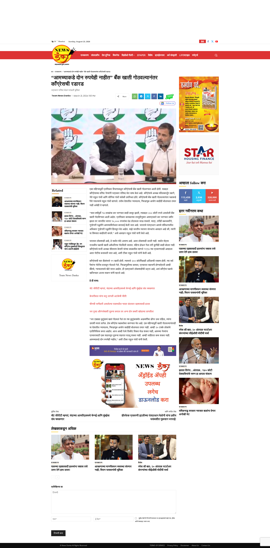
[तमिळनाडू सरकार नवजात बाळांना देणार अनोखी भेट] (57, 231)
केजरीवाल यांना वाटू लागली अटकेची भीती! (108, 296)
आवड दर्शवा (186, 190)
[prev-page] (53, 477)
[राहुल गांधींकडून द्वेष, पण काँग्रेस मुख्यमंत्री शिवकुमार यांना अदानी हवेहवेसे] (57, 244)
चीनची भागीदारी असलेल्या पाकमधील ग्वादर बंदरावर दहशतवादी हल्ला (120, 303)
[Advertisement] (135, 19)
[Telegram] (141, 96)
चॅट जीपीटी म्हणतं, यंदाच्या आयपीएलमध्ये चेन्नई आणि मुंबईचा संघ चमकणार (122, 288)
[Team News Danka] (69, 264)
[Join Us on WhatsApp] (169, 96)
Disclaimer (185, 545)
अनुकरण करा (199, 190)
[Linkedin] (160, 96)
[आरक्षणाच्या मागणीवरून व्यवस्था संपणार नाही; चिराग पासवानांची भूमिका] (57, 202)
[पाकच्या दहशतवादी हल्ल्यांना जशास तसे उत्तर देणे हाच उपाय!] (70, 447)
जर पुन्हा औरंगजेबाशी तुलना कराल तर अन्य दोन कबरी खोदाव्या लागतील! (122, 311)
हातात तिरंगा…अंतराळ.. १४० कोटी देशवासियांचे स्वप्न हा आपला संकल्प (75, 218)
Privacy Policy (172, 545)
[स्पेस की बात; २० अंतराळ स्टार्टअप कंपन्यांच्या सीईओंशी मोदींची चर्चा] (157, 447)
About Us (195, 545)
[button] (216, 55)
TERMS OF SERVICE (157, 545)
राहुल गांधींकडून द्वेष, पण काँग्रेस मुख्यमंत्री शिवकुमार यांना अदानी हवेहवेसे (74, 246)
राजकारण (58, 72)
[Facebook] (208, 42)
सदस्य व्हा (212, 190)
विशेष (140, 462)
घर (52, 72)
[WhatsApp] (135, 96)
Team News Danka (61, 96)
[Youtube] (216, 42)
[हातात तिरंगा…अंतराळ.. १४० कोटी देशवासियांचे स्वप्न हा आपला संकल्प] (57, 216)
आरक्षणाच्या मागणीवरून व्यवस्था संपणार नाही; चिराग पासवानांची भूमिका (74, 204)
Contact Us (206, 545)
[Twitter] (212, 42)
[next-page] (57, 477)
